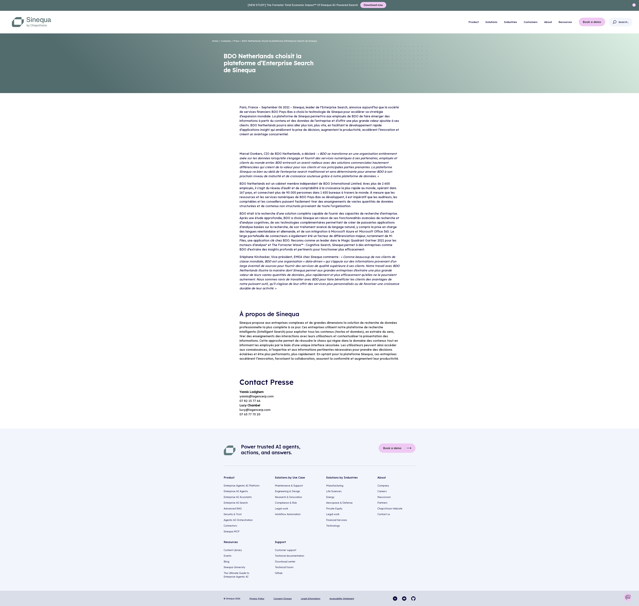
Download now (373, 5)
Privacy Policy (256, 598)
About (548, 22)
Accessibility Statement (341, 598)
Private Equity (334, 508)
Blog (226, 561)
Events (227, 555)
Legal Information (310, 598)
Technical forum (284, 567)
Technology (333, 525)
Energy (330, 497)
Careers (382, 491)
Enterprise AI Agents (236, 491)
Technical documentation (289, 555)
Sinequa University (234, 567)
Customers (530, 22)
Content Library (233, 550)
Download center (285, 561)
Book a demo (592, 22)
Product (474, 22)
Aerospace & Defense (339, 502)
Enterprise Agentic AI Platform (241, 485)
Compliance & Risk (286, 502)
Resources (565, 22)
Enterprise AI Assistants (238, 497)
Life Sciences (334, 491)
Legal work (281, 508)
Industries (510, 22)
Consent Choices (283, 598)
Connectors (230, 525)
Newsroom (384, 497)
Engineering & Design (287, 491)
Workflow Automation (288, 514)
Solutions (491, 22)
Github (279, 573)
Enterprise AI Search (236, 502)
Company (226, 41)
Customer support (285, 550)
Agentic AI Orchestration (238, 520)
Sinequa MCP (231, 531)
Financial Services (336, 520)
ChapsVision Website (389, 508)
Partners (382, 502)
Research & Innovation (288, 497)
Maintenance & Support (289, 485)
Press (236, 41)
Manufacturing (334, 485)
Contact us (383, 514)
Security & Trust (233, 514)
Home (215, 41)
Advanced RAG (233, 508)
